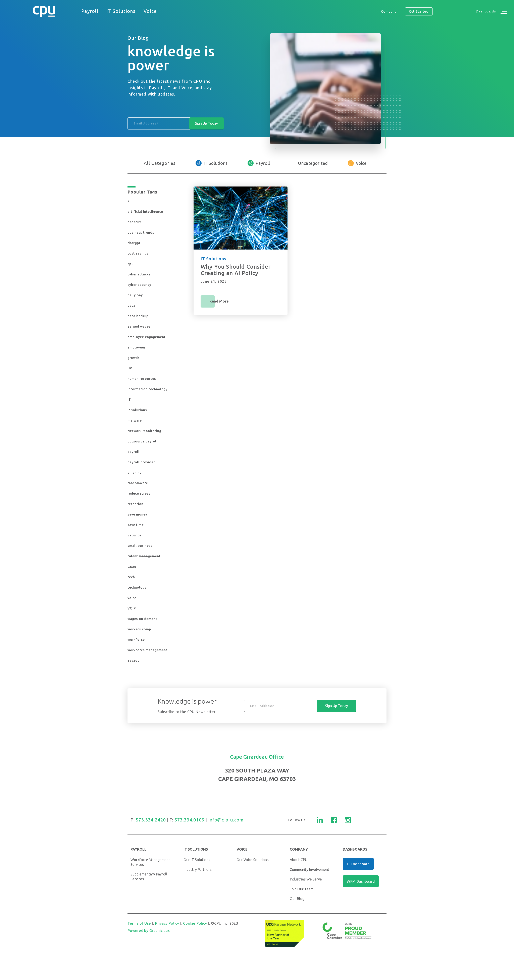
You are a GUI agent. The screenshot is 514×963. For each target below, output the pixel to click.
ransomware (137, 483)
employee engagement (146, 337)
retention (135, 504)
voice (131, 598)
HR (129, 368)
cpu (130, 264)
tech (131, 577)
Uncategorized (313, 163)
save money (137, 514)
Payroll (263, 163)
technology (136, 587)
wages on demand (142, 619)
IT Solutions (215, 163)
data (131, 305)
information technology (147, 389)
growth (133, 358)
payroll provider (141, 462)
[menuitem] (89, 11)
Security (134, 535)
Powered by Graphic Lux (148, 930)
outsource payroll (142, 441)
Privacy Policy (167, 923)
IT (129, 399)
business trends (140, 232)
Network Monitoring (144, 431)
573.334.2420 (151, 819)
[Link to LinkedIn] (320, 820)
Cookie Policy (195, 923)
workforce (136, 639)
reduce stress (138, 493)
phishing (134, 472)
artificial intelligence (145, 211)
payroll (133, 451)
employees (136, 347)
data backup (138, 316)
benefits (134, 222)
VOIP (131, 608)
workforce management (147, 650)
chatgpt (134, 243)
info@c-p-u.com (226, 819)
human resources (141, 378)
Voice (361, 163)
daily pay (135, 295)
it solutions (137, 410)
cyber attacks (139, 274)
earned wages (139, 326)
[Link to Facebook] (334, 820)
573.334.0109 (189, 819)
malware (134, 420)
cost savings (137, 253)
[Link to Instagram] (348, 820)
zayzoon (134, 660)
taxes (132, 566)
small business (139, 545)
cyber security (139, 284)
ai (129, 201)
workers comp (139, 629)
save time (135, 525)
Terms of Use (139, 923)
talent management (144, 556)
